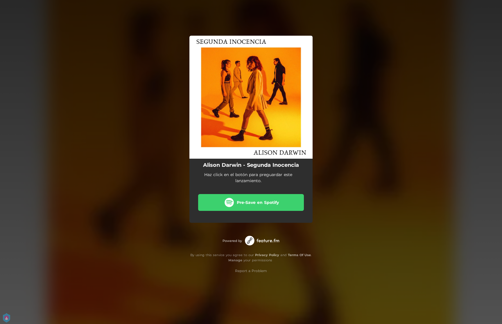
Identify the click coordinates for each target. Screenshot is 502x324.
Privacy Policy (267, 255)
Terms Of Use (299, 255)
